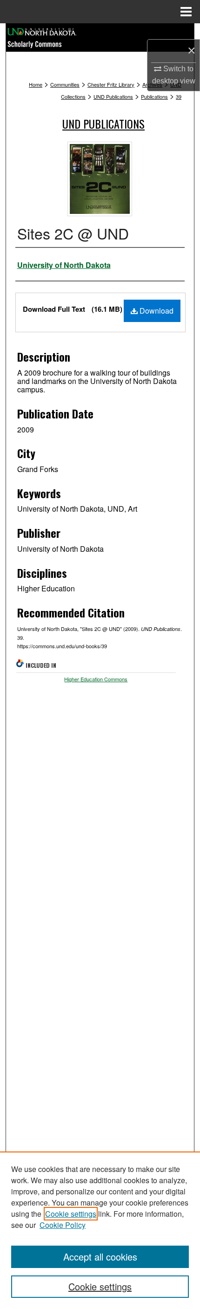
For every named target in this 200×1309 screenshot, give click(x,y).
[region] (100, 1230)
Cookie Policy (63, 1225)
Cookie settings (70, 1213)
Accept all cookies (100, 1256)
